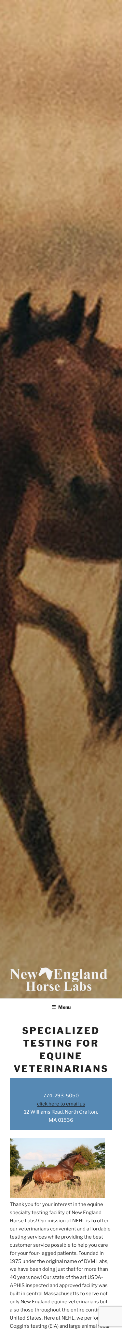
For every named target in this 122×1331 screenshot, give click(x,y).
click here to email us (61, 1104)
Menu (64, 1007)
